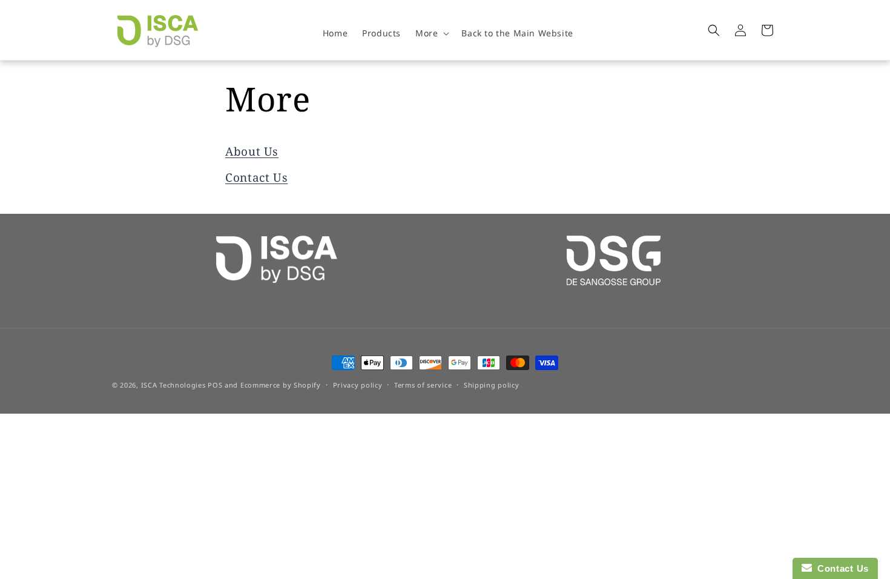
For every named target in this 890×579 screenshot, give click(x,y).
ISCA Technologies (173, 384)
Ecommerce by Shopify (280, 384)
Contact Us (256, 177)
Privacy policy (358, 384)
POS (215, 384)
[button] (431, 33)
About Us (252, 151)
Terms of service (423, 384)
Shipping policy (491, 384)
